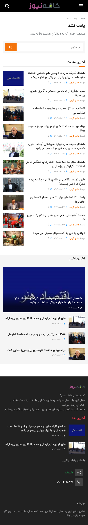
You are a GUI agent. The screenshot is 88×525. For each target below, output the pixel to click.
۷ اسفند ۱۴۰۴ (59, 100)
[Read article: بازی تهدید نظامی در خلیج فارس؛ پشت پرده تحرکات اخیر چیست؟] (13, 185)
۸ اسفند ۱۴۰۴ (59, 82)
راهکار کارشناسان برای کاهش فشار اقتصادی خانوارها (57, 199)
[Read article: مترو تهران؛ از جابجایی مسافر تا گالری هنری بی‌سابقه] (13, 96)
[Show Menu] (81, 6)
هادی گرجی (74, 82)
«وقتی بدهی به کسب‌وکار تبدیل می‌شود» (59, 233)
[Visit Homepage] (44, 6)
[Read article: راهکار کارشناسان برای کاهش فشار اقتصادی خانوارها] (13, 202)
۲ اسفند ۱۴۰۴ (59, 238)
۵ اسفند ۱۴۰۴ (59, 153)
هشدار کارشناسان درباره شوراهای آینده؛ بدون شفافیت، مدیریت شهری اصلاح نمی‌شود (56, 146)
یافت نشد (72, 19)
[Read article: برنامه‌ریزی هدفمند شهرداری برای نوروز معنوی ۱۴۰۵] (13, 131)
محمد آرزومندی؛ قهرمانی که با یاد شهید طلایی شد (56, 217)
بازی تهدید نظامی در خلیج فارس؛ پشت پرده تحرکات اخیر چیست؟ (57, 181)
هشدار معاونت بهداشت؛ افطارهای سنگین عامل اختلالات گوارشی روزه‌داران (55, 164)
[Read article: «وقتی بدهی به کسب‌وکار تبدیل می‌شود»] (13, 238)
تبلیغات (81, 503)
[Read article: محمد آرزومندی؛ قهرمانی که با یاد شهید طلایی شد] (13, 220)
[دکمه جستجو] (7, 6)
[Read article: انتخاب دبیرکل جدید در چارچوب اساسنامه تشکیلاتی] (13, 113)
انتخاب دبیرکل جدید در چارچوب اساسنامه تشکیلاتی (59, 110)
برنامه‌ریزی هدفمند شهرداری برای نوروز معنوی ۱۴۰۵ (56, 128)
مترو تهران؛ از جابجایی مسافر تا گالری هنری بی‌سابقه (57, 93)
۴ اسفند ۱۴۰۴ (59, 171)
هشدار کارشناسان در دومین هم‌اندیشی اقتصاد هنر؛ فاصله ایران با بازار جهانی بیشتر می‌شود (56, 75)
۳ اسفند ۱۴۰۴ (59, 207)
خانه (83, 19)
